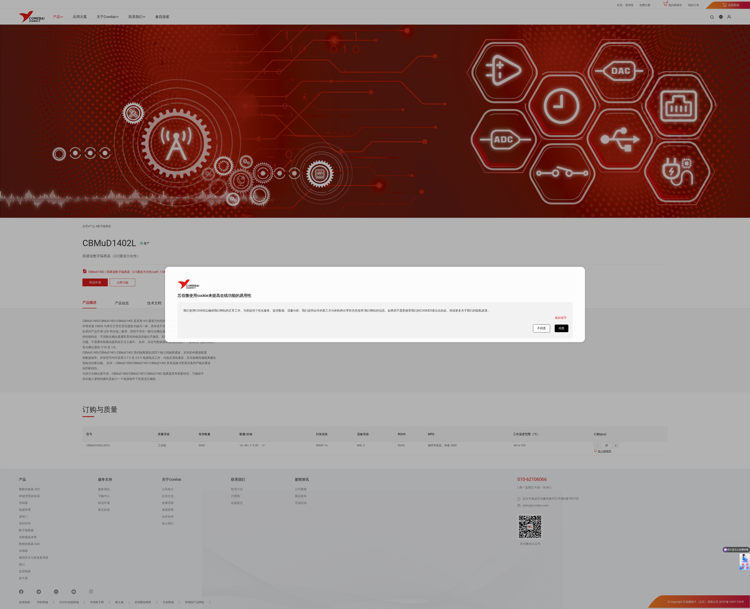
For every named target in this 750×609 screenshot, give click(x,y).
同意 (561, 328)
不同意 (541, 328)
